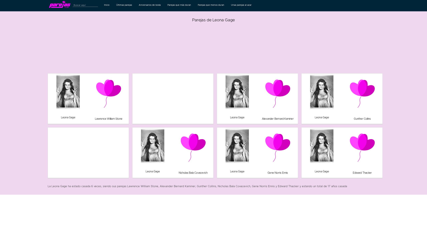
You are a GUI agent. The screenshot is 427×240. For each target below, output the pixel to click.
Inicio (106, 5)
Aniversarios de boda (150, 5)
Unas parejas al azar (241, 5)
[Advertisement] (213, 46)
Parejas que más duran (179, 5)
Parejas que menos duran (211, 5)
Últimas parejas (124, 5)
